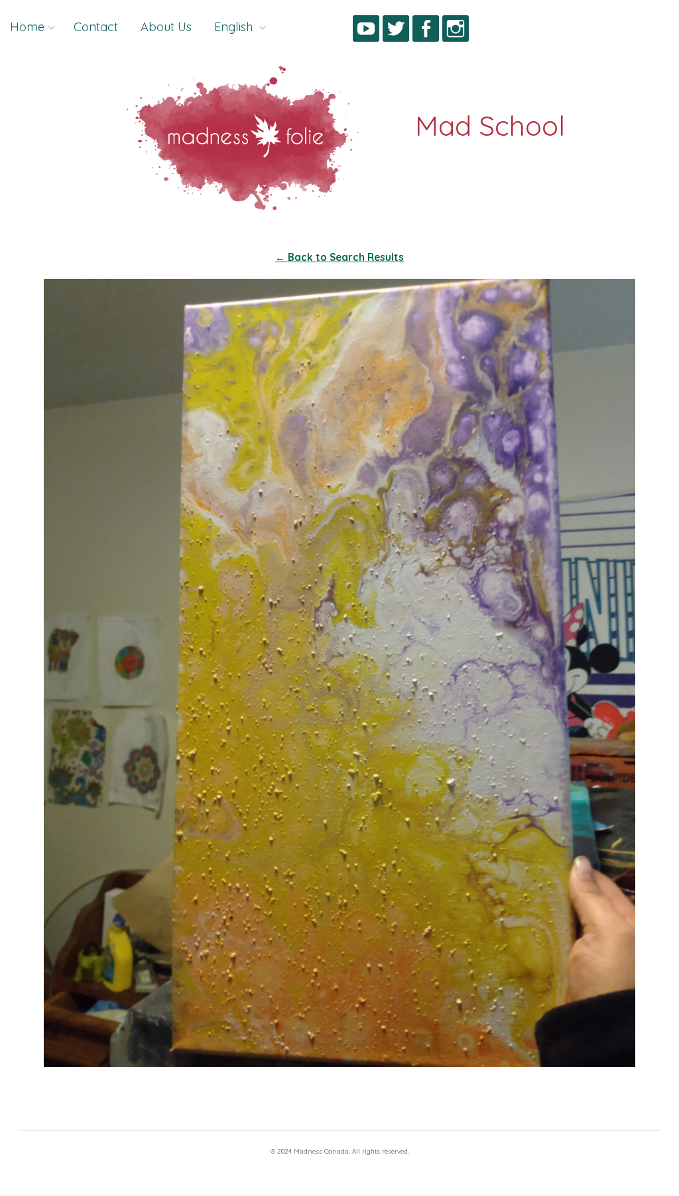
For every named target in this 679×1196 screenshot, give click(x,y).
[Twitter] (396, 31)
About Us (166, 26)
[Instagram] (455, 31)
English (235, 26)
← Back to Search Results (339, 257)
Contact (96, 26)
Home (27, 26)
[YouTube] (366, 31)
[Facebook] (425, 31)
